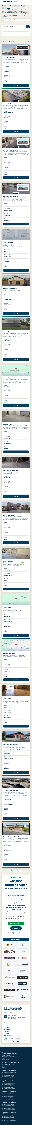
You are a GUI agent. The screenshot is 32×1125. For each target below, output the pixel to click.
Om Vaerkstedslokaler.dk (7, 1064)
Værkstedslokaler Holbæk (7, 1117)
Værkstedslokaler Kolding (7, 1084)
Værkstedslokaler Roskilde (8, 1088)
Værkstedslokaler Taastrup (8, 1109)
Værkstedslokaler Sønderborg (8, 1119)
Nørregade (7, 1027)
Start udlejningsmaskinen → (16, 932)
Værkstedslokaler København (8, 1072)
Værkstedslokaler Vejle (7, 1087)
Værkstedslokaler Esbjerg (7, 1077)
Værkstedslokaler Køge (7, 1107)
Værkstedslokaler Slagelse (8, 1115)
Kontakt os (4, 1067)
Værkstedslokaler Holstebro (8, 1108)
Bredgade (6, 1031)
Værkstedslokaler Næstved (8, 1099)
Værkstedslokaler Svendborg (8, 1120)
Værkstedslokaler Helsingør (8, 1097)
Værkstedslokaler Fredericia (8, 1105)
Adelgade (6, 1033)
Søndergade (7, 1022)
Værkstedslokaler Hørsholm (8, 1096)
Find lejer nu (16, 928)
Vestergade (7, 1025)
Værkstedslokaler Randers (8, 1083)
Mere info (16, 85)
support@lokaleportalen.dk (8, 1058)
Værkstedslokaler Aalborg (7, 1076)
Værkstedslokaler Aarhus (7, 1073)
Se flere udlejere (16, 939)
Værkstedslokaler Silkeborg (8, 1095)
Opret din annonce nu (16, 923)
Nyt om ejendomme (6, 1066)
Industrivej (7, 1035)
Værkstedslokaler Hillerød (7, 1116)
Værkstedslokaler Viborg (7, 1104)
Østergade (7, 1029)
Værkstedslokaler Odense (7, 1075)
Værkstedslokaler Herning (7, 1093)
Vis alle (17, 1041)
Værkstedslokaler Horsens (8, 1085)
